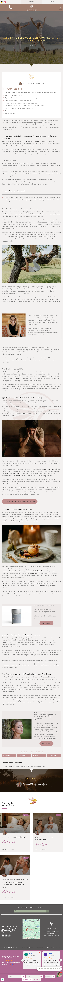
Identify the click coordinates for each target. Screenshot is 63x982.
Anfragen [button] (26, 979)
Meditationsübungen (12, 473)
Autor (7, 111)
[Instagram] (9, 935)
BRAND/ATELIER (13, 947)
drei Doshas (36, 141)
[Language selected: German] (4, 2)
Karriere (23, 947)
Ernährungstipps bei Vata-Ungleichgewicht (18, 100)
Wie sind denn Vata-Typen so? (14, 95)
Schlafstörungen (20, 413)
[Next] (61, 960)
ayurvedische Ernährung (33, 514)
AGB (60, 947)
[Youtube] (6, 935)
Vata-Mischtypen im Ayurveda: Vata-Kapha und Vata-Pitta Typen (24, 105)
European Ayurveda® (9, 154)
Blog (52, 2)
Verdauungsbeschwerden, (34, 411)
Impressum (40, 947)
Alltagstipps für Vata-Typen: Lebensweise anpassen (21, 103)
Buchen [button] (36, 979)
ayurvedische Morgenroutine (41, 640)
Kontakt (8, 931)
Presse (31, 947)
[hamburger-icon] (60, 8)
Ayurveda (25, 141)
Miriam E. (50, 953)
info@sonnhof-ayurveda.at (51, 935)
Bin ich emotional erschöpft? (14, 837)
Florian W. (31, 953)
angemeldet (13, 766)
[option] (5, 2)
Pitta (18, 149)
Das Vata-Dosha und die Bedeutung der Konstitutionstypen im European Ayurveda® (31, 92)
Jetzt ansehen (46, 623)
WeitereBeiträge (10, 113)
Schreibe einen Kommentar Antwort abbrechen (19, 108)
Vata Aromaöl (49, 469)
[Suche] (47, 911)
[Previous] (22, 960)
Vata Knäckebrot (38, 585)
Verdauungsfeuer (36, 234)
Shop (31, 2)
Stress (18, 378)
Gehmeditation (18, 476)
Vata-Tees (40, 571)
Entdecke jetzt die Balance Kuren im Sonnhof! (19, 501)
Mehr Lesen (8, 842)
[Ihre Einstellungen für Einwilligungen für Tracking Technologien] (2, 979)
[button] (9, 755)
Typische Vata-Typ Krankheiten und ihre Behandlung (21, 98)
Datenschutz (51, 947)
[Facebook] (3, 935)
